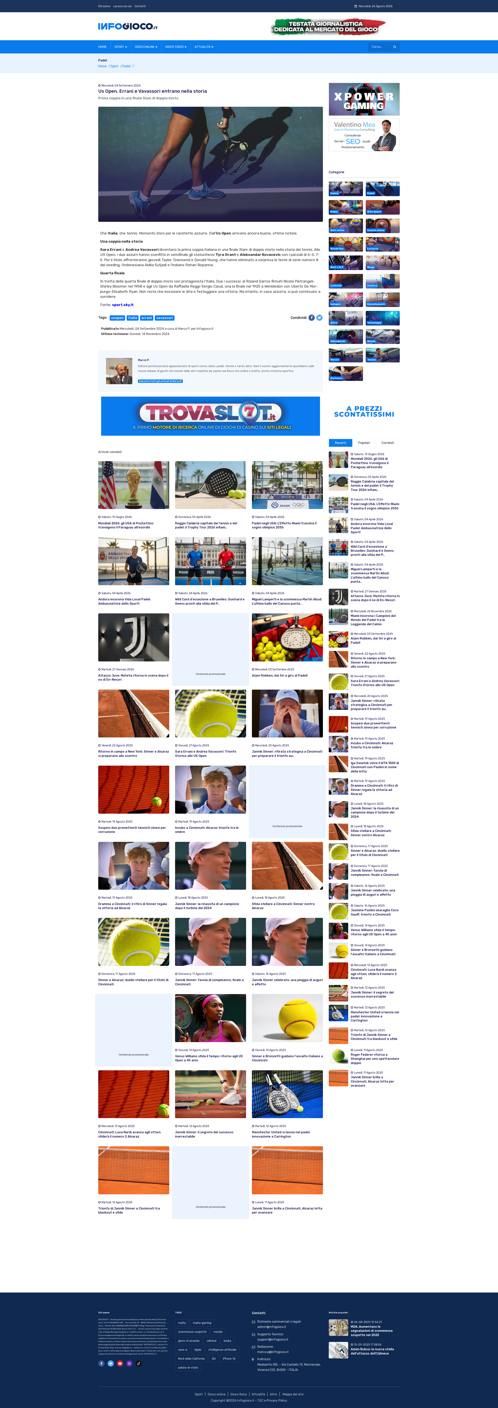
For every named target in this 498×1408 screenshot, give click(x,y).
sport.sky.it (123, 305)
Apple (197, 1349)
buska (227, 1340)
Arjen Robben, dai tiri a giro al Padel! (280, 675)
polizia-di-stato (188, 1367)
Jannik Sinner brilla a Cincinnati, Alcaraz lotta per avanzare (372, 1081)
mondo (218, 1332)
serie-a (182, 1349)
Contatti (140, 6)
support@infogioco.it (272, 1339)
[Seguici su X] (111, 1363)
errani (146, 318)
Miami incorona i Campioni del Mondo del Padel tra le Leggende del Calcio (373, 620)
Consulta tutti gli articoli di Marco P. (160, 381)
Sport (119, 47)
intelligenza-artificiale (222, 1349)
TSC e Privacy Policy (272, 1400)
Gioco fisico (174, 47)
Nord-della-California (191, 1358)
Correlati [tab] (387, 443)
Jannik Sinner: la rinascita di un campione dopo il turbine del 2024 (375, 812)
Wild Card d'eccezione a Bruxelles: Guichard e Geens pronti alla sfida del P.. (372, 551)
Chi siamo (104, 6)
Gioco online (144, 47)
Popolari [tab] (364, 443)
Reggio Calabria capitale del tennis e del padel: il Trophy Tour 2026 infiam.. (372, 486)
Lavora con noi (122, 6)
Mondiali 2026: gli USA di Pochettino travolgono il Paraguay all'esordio (369, 463)
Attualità (202, 47)
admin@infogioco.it (271, 1327)
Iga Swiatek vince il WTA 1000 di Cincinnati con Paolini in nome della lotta (375, 767)
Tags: (102, 317)
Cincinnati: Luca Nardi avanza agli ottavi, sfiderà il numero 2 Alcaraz (374, 974)
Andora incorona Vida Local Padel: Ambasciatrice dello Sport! (372, 528)
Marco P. (184, 329)
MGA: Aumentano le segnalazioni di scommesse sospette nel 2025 (372, 1331)
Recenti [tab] (340, 443)
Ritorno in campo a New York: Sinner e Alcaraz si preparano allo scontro (373, 662)
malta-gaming (202, 1323)
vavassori (164, 318)
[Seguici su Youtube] (120, 1363)
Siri (214, 1358)
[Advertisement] (210, 644)
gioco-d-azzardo (189, 1340)
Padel (126, 66)
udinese (212, 1340)
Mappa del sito (293, 1394)
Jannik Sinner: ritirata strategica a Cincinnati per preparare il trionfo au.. (371, 705)
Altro (273, 1394)
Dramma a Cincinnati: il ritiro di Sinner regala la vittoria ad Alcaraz (374, 790)
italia (132, 318)
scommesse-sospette (192, 1332)
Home (102, 47)
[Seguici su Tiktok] (139, 1363)
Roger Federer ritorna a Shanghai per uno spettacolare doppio (375, 1059)
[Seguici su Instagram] (129, 1363)
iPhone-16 (229, 1358)
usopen (117, 318)
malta (182, 1323)
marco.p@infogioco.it (273, 1352)
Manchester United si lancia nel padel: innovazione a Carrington (375, 1016)
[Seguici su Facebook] (101, 1363)
